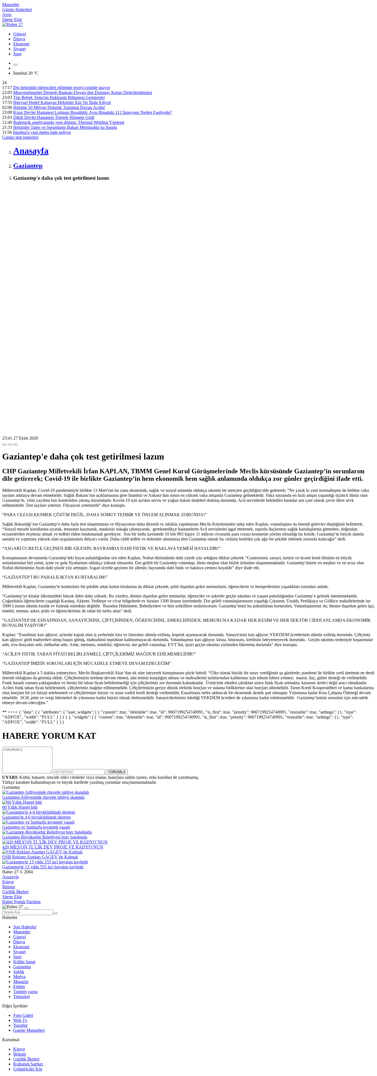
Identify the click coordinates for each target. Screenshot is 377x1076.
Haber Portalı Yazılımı (21, 901)
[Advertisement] (167, 225)
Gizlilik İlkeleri (15, 891)
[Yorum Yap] (15, 444)
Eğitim (19, 986)
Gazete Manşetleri (29, 1030)
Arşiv (7, 14)
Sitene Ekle (12, 19)
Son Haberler (24, 926)
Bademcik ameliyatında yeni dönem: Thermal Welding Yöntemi (68, 122)
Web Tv (20, 1020)
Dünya (19, 38)
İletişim (8, 886)
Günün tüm (20, 137)
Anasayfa (10, 876)
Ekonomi (21, 43)
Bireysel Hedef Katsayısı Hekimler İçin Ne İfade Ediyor (62, 102)
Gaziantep (22, 966)
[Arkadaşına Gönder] (4, 444)
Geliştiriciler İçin (27, 1069)
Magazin (20, 981)
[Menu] (15, 65)
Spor (17, 53)
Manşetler (10, 4)
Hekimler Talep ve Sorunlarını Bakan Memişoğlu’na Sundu (65, 127)
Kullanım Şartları (28, 1064)
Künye (8, 881)
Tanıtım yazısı (25, 991)
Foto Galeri (23, 1015)
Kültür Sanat (24, 961)
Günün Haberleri (17, 9)
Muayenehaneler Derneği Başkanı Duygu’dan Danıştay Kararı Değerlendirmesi (82, 92)
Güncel (19, 34)
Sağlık (18, 971)
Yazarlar (20, 1025)
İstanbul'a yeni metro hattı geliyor (42, 132)
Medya (19, 976)
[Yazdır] (10, 444)
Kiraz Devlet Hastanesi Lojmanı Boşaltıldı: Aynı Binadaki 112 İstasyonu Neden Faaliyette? (92, 112)
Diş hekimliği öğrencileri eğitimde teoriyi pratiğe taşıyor (61, 87)
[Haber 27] (12, 24)
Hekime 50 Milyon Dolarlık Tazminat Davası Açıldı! (59, 107)
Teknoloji (21, 996)
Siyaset (19, 48)
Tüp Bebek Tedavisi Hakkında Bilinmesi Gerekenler (59, 97)
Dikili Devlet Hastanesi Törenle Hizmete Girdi (53, 117)
